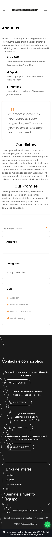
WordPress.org (17, 318)
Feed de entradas (19, 304)
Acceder (14, 297)
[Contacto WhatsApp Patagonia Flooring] (47, 524)
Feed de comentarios (20, 311)
